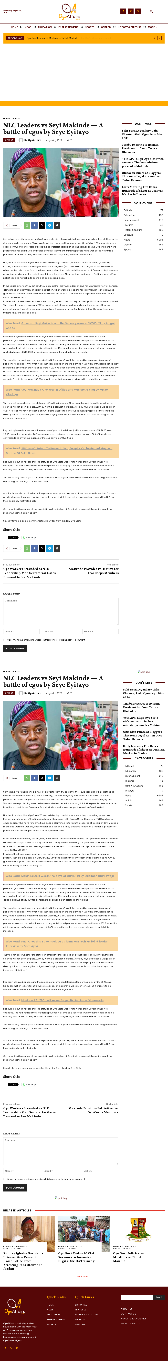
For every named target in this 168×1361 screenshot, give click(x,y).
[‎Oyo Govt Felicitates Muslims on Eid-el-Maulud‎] (139, 1234)
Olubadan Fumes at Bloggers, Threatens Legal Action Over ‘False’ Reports (141, 176)
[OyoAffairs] (21, 140)
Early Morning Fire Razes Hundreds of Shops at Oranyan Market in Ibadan (142, 190)
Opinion (16, 118)
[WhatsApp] (27, 225)
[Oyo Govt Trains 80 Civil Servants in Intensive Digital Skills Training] (84, 1234)
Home (6, 118)
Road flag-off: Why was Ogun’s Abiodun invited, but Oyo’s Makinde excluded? (68, 38)
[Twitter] (131, 11)
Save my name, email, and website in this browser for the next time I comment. (46, 639)
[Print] (57, 225)
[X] (42, 225)
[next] (160, 38)
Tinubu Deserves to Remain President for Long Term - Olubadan (140, 148)
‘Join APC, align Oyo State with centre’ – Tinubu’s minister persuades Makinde (143, 162)
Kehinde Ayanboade (14, 1246)
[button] (151, 12)
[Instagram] (138, 11)
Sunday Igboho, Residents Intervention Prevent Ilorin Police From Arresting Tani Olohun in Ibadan (23, 1261)
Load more (82, 1276)
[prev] (154, 38)
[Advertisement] (84, 76)
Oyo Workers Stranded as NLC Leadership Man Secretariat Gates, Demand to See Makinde (29, 573)
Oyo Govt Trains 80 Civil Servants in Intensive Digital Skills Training (77, 1257)
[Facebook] (123, 11)
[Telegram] (49, 225)
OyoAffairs (34, 140)
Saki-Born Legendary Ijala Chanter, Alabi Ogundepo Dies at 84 (142, 134)
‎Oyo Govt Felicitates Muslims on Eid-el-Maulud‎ (128, 1257)
